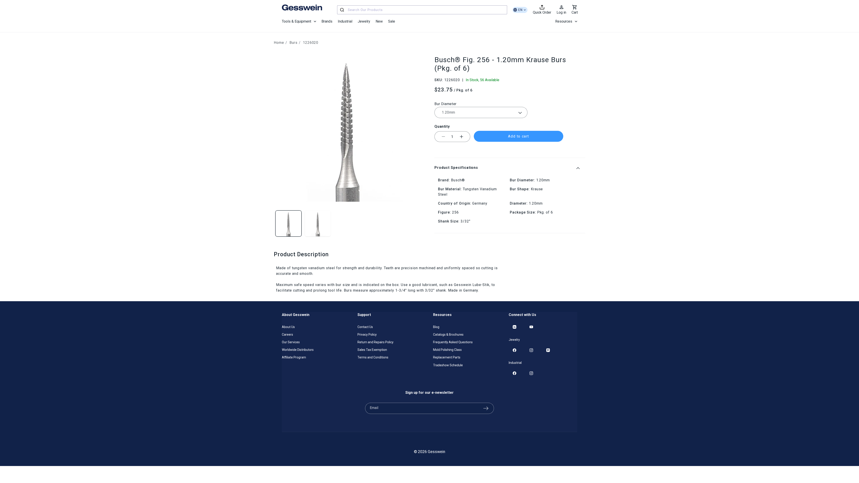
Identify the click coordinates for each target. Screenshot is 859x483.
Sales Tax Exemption (372, 350)
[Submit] (342, 9)
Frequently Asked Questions (453, 342)
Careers (287, 334)
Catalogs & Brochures (448, 334)
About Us (288, 327)
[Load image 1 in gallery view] (288, 223)
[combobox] (422, 9)
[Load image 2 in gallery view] (318, 223)
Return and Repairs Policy (375, 342)
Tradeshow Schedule (448, 365)
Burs (293, 42)
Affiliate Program (294, 357)
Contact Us (365, 327)
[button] (299, 21)
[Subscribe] (486, 408)
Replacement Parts (446, 357)
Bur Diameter (445, 104)
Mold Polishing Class (447, 350)
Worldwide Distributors (298, 350)
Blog (436, 327)
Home (279, 42)
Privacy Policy (367, 334)
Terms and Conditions (372, 357)
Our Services (291, 342)
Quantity (442, 126)
